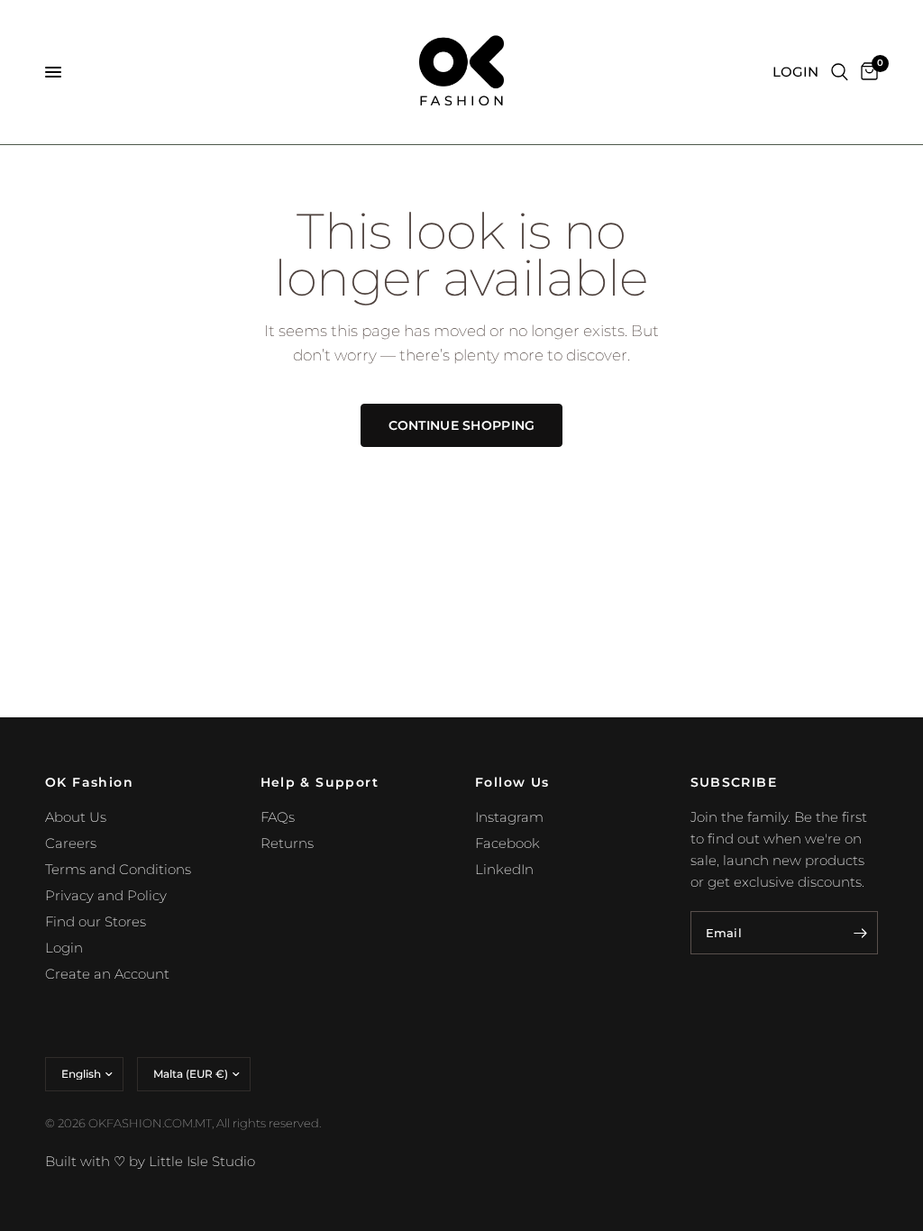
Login (64, 947)
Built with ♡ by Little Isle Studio (150, 1161)
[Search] (839, 72)
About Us (75, 816)
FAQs (277, 816)
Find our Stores (95, 921)
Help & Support (319, 782)
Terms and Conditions (118, 869)
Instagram (509, 816)
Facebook (507, 843)
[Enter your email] (860, 932)
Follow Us (512, 782)
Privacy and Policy (106, 895)
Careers (70, 843)
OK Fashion (89, 782)
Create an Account (107, 973)
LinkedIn (504, 869)
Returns (287, 843)
